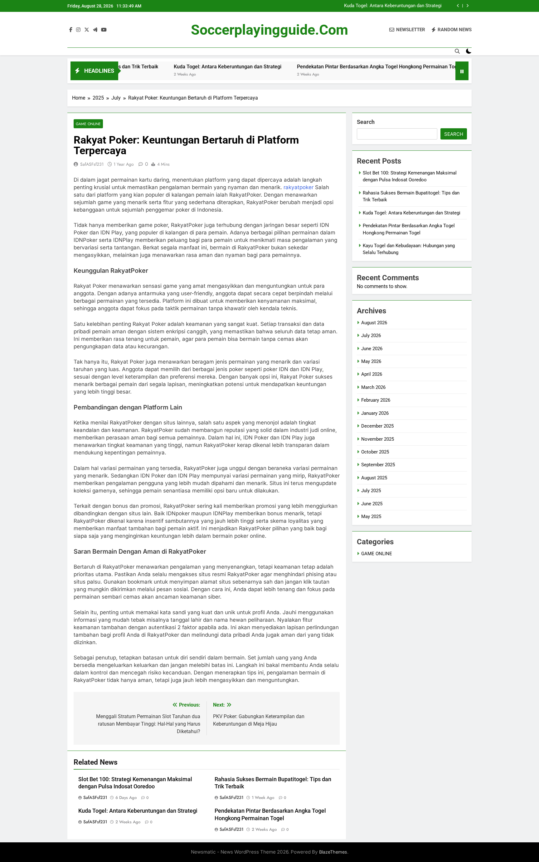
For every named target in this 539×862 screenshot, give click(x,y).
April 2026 (371, 374)
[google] (95, 30)
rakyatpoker (298, 187)
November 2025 (377, 439)
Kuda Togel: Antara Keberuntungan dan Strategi (393, 5)
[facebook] (70, 30)
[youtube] (104, 30)
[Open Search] (457, 51)
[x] (86, 30)
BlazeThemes (333, 852)
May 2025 (371, 516)
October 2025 (375, 452)
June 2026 (371, 348)
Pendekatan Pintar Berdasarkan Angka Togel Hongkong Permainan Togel (354, 67)
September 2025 (378, 465)
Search (366, 122)
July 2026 (371, 335)
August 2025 (374, 478)
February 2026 (375, 400)
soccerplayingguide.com (269, 30)
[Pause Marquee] (462, 70)
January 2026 (375, 413)
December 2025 (377, 426)
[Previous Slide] (458, 5)
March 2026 (373, 387)
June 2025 (371, 504)
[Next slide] (467, 5)
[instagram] (78, 30)
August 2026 (374, 323)
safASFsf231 (92, 164)
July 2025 (371, 490)
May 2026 (371, 361)
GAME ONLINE (88, 123)
